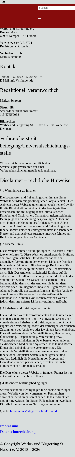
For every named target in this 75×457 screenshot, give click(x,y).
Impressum (9, 426)
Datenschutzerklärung (18, 431)
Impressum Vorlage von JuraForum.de (34, 411)
